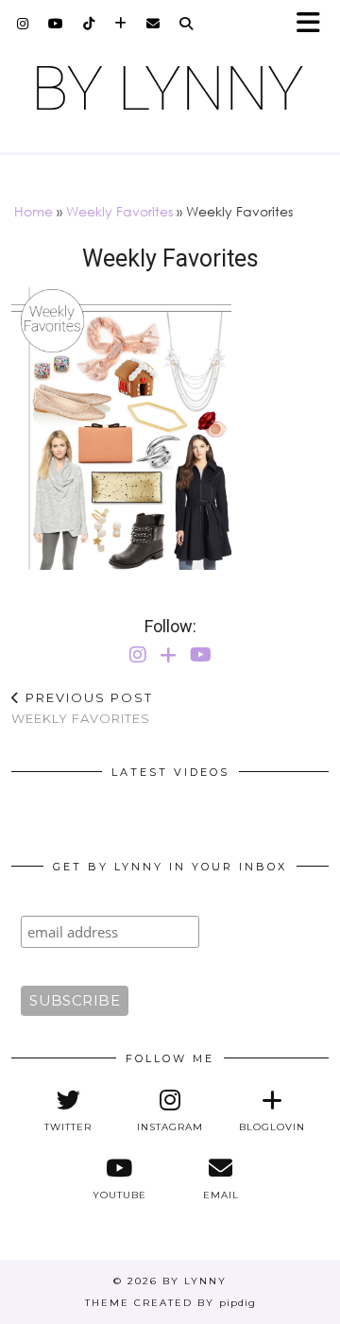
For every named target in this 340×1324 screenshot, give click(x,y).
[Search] (186, 23)
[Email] (153, 23)
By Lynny (194, 1281)
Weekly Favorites (119, 211)
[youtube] (56, 23)
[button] (314, 24)
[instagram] (23, 23)
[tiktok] (89, 23)
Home (33, 211)
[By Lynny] (170, 88)
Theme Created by (170, 1303)
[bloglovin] (121, 23)
